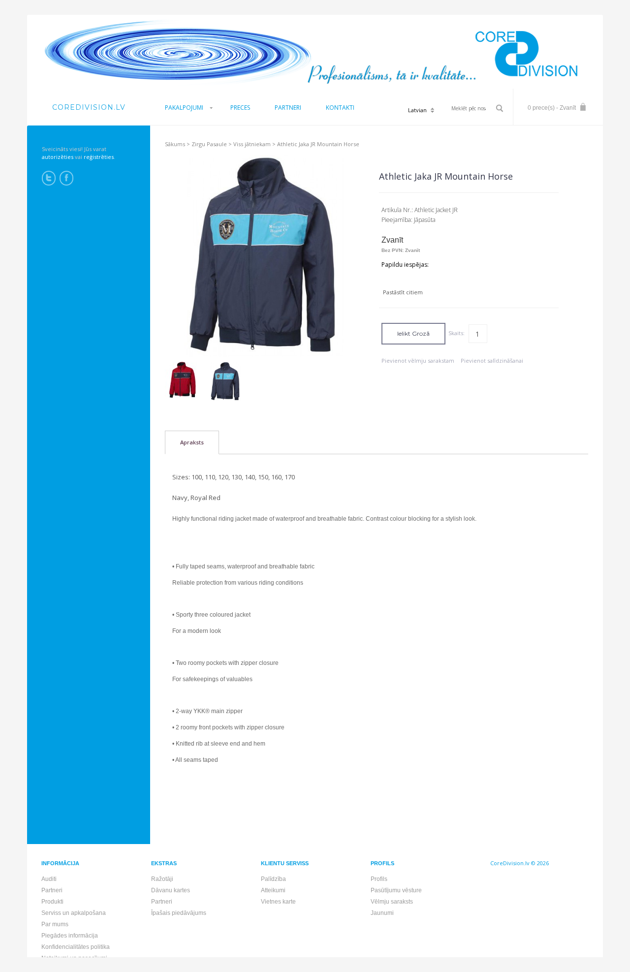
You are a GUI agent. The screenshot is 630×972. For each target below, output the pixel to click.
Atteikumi (273, 890)
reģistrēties (99, 156)
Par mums (54, 924)
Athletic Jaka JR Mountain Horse (318, 144)
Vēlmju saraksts (392, 901)
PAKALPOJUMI (184, 107)
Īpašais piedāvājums (178, 912)
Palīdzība (273, 879)
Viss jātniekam (252, 144)
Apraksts (192, 442)
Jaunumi (382, 912)
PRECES (240, 107)
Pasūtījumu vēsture (396, 890)
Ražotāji (162, 879)
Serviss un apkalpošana (73, 912)
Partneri (52, 890)
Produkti (52, 901)
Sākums (175, 144)
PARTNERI (288, 107)
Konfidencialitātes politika (75, 946)
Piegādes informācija (69, 935)
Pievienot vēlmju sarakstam (417, 360)
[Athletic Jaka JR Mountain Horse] (183, 380)
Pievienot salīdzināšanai (492, 360)
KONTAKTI (340, 107)
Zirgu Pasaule (209, 144)
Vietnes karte (278, 901)
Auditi (49, 879)
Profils (379, 879)
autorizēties (57, 156)
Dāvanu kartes (170, 890)
